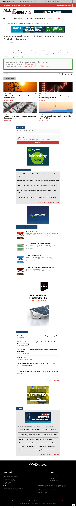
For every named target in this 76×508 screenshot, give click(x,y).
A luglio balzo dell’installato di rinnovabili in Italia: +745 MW (55, 117)
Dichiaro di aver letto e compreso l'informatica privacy (30, 137)
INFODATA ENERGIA (7, 1)
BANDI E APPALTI (31, 231)
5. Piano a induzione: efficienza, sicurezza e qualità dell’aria (36, 443)
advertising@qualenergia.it (13, 489)
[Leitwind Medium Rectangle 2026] (38, 214)
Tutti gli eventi (53, 381)
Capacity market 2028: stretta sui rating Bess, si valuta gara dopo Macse (19, 117)
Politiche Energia (18, 18)
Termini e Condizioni (53, 503)
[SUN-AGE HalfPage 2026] (38, 304)
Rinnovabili (33, 18)
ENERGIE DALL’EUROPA (33, 255)
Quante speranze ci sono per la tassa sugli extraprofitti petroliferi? (54, 97)
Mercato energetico (41, 18)
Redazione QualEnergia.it (44, 100)
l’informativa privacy (34, 139)
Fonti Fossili (50, 18)
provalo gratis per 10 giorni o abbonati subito (35, 66)
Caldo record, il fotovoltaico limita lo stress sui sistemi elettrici (20, 97)
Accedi (59, 1)
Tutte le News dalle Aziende (48, 203)
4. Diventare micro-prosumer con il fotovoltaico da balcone (36, 446)
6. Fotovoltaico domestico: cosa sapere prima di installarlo (36, 439)
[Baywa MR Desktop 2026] (38, 156)
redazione (63, 500)
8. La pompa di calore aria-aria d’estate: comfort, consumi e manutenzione (37, 430)
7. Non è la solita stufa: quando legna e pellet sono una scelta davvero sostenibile (37, 435)
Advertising (16, 5)
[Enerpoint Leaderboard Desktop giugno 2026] (52, 11)
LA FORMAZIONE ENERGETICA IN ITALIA (38, 243)
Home (4, 23)
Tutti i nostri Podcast (50, 454)
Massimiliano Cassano (8, 100)
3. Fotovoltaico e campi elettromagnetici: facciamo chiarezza (37, 450)
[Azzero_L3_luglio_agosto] (38, 29)
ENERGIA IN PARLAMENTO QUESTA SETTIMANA (41, 267)
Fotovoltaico (26, 18)
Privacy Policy (3, 507)
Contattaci (26, 5)
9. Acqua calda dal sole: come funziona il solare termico (35, 426)
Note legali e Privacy (36, 503)
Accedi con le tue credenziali (27, 64)
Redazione (6, 5)
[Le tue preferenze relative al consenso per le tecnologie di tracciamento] (73, 505)
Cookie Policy (45, 503)
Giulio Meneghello (7, 120)
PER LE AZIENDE (8, 485)
